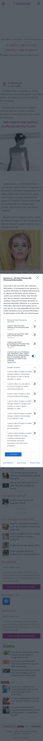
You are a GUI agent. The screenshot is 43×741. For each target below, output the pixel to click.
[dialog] (21, 370)
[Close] (38, 278)
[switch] (34, 326)
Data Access (21, 463)
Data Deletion (8, 463)
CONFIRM (13, 454)
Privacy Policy (35, 463)
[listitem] (21, 320)
